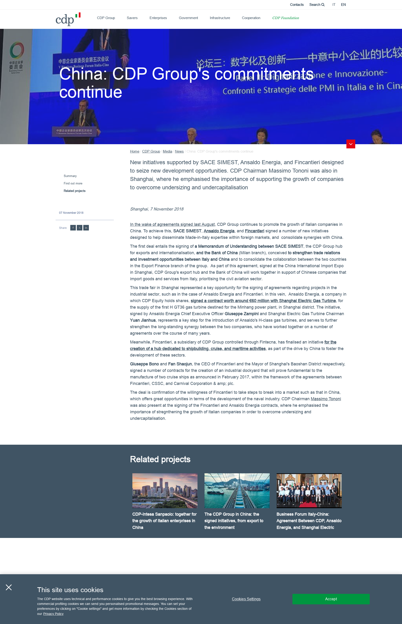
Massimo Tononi (326, 398)
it (333, 5)
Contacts (297, 5)
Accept (331, 599)
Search (315, 5)
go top (350, 144)
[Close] (8, 587)
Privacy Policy (53, 614)
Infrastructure (220, 18)
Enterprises (158, 18)
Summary (70, 176)
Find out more (73, 183)
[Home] (58, 18)
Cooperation (251, 18)
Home (134, 151)
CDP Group (106, 18)
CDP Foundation (285, 18)
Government (188, 18)
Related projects (75, 191)
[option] (166, 505)
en (343, 5)
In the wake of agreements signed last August (172, 224)
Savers (132, 18)
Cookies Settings (246, 599)
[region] (201, 599)
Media (167, 151)
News (179, 151)
